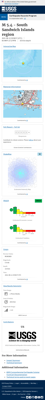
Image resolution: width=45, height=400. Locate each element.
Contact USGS (6, 386)
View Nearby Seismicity (12, 286)
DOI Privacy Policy (7, 383)
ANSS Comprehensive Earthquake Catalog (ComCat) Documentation (22, 373)
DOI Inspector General (30, 391)
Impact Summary (13, 360)
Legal (17, 383)
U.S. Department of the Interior (11, 391)
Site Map (33, 383)
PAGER (6, 200)
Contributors (8, 322)
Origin (5, 249)
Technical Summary (14, 363)
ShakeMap (7, 154)
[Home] (9, 12)
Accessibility (24, 383)
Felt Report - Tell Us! (11, 127)
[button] (23, 63)
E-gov (14, 394)
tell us (31, 140)
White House (6, 394)
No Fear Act (21, 394)
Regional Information (12, 86)
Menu (3, 17)
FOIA (28, 394)
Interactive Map (9, 46)
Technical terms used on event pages (21, 377)
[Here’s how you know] (22, 3)
